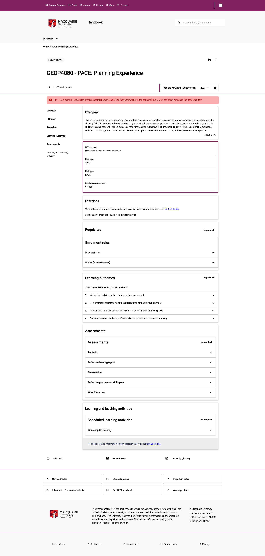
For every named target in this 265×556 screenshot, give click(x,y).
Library (99, 5)
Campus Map (170, 544)
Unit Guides (173, 209)
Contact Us (95, 544)
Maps (111, 5)
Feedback (60, 544)
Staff (74, 5)
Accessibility (132, 544)
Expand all (209, 230)
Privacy (205, 544)
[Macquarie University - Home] (63, 24)
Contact (124, 5)
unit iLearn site (153, 444)
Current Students (57, 5)
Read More (210, 135)
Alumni (86, 5)
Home (46, 46)
